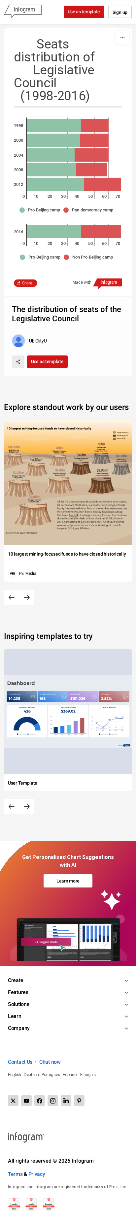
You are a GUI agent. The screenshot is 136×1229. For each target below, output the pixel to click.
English (14, 1074)
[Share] (18, 361)
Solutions (18, 1004)
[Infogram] (23, 12)
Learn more (68, 880)
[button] (41, 210)
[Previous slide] (11, 597)
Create (15, 980)
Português (51, 1074)
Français (88, 1074)
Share (27, 283)
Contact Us (20, 1062)
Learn (14, 1016)
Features (18, 992)
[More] (122, 37)
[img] (54, 125)
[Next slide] (26, 597)
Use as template (84, 11)
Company (19, 1028)
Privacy (36, 1174)
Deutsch (31, 1074)
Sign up (120, 12)
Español (70, 1074)
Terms (15, 1174)
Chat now (50, 1062)
